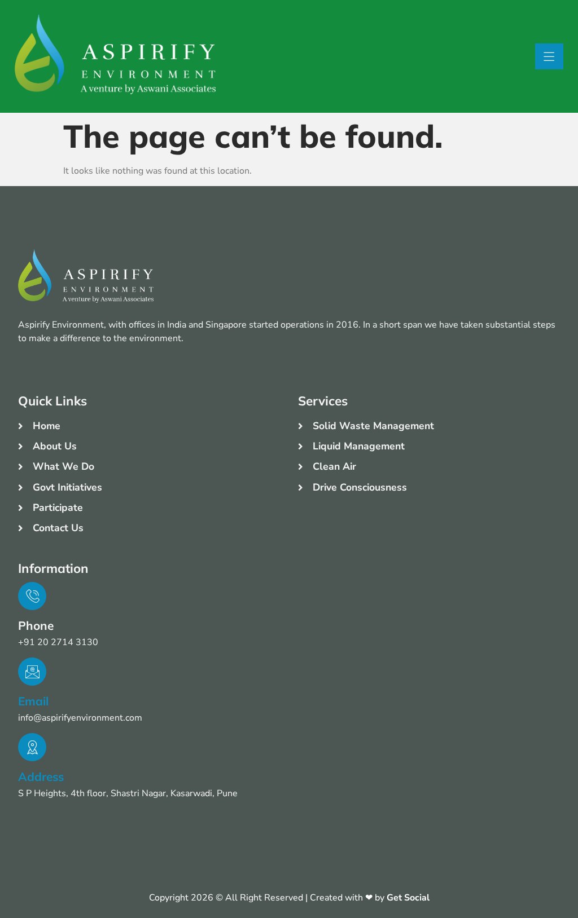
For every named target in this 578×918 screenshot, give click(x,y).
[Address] (32, 747)
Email (33, 701)
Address (41, 776)
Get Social (408, 897)
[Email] (32, 671)
